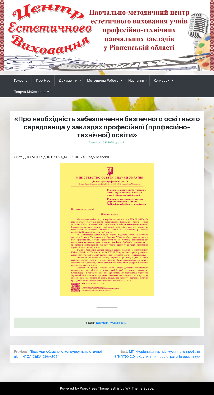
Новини (121, 322)
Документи (68, 80)
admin (121, 142)
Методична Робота (102, 80)
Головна (20, 80)
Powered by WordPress (79, 388)
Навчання (136, 80)
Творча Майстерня (29, 92)
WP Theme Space (139, 388)
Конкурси (161, 80)
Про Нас (43, 80)
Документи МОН (106, 322)
